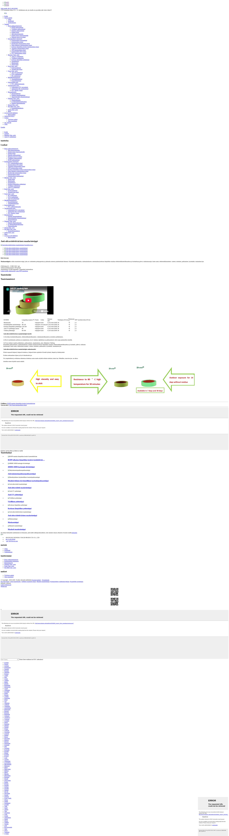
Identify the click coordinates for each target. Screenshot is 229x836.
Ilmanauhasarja (12, 92)
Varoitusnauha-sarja (13, 85)
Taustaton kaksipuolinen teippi (20, 48)
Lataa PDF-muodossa (22, 271)
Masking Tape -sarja (13, 55)
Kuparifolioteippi (16, 80)
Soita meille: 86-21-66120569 (9, 8)
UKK (6, 124)
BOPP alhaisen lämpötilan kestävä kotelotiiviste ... (26, 460)
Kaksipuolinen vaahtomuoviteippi (59, 581)
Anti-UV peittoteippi (17, 56)
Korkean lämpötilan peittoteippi (20, 60)
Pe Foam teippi (5, 581)
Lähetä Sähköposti (6, 585)
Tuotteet (6, 24)
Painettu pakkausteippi (17, 30)
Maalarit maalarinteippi (17, 529)
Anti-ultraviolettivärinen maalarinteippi (22, 515)
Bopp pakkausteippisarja (15, 26)
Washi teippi (14, 64)
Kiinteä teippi (15, 32)
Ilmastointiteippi (15, 93)
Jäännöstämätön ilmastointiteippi (20, 97)
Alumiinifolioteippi (16, 79)
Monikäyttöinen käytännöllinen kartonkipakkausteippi (28, 481)
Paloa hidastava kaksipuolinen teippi (21, 45)
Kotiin (6, 16)
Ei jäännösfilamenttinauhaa (19, 101)
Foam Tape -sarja (13, 71)
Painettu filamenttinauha (18, 103)
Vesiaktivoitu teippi (16, 69)
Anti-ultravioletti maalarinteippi (19, 488)
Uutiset (6, 118)
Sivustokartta (45, 580)
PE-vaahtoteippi (15, 76)
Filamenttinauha (15, 100)
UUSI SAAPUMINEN (11, 113)
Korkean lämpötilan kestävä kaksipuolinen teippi (25, 47)
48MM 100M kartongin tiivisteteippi (21, 467)
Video (9, 19)
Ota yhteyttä (7, 122)
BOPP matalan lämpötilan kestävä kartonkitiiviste (21, 403)
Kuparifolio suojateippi (76, 581)
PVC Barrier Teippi (17, 90)
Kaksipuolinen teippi (17, 42)
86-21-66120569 (10, 539)
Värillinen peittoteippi (17, 58)
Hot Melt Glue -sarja (14, 106)
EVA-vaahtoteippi (16, 74)
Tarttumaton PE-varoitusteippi (19, 89)
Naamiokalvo (15, 61)
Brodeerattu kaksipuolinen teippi (20, 43)
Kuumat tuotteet (36, 580)
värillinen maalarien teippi (28, 581)
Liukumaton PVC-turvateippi (19, 87)
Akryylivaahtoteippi (17, 72)
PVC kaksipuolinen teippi (18, 53)
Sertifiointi (11, 21)
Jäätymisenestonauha (17, 34)
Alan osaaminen (12, 121)
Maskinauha (14, 63)
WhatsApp (4, 586)
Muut (9, 111)
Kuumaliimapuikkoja (17, 108)
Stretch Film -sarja (13, 105)
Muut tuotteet (11, 114)
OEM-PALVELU (9, 116)
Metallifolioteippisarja (14, 77)
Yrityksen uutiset (12, 119)
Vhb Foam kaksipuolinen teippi (18, 405)
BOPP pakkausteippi (17, 27)
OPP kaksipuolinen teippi (18, 50)
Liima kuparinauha (15, 581)
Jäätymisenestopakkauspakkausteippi (22, 474)
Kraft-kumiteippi (16, 68)
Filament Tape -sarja (13, 98)
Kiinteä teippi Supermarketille (19, 35)
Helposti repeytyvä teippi (18, 37)
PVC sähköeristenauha (17, 84)
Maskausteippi (13, 522)
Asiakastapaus (12, 22)
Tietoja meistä (8, 18)
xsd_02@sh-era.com (12, 541)
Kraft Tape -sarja (12, 66)
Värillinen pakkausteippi (18, 29)
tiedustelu (74, 532)
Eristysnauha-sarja (13, 82)
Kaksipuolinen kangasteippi (19, 40)
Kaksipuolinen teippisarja (15, 39)
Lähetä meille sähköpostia (8, 271)
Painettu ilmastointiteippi (18, 95)
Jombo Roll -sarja (13, 110)
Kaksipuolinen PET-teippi (18, 51)
